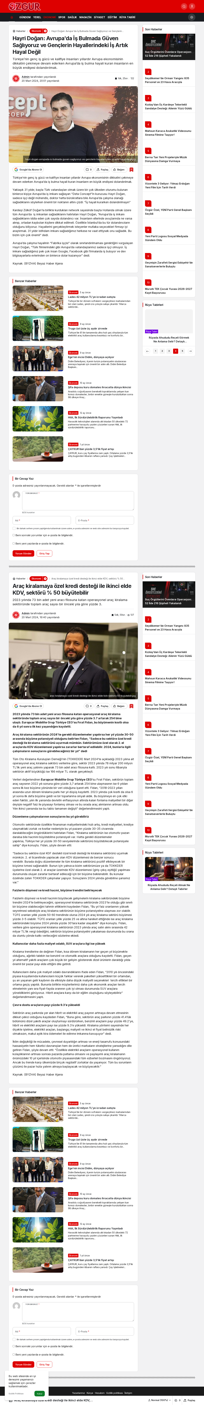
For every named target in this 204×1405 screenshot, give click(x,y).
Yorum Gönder (23, 553)
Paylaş (191, 1400)
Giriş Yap (44, 553)
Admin (26, 76)
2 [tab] (162, 351)
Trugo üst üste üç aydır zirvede (87, 328)
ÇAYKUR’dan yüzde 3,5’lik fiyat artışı (91, 449)
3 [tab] (169, 351)
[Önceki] (147, 351)
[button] (159, 1400)
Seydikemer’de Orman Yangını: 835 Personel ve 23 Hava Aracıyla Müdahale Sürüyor (167, 82)
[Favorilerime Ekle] (131, 169)
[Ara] (184, 6)
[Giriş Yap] (192, 6)
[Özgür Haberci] (25, 6)
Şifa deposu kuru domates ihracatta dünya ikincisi (99, 387)
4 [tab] (175, 351)
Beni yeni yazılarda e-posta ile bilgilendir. (39, 543)
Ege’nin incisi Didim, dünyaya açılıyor (91, 357)
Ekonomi (73, 292)
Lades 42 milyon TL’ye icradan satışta (91, 296)
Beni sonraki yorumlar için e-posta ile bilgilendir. (44, 535)
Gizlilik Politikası (16, 1393)
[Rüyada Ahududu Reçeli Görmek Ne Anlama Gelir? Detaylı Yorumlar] (169, 327)
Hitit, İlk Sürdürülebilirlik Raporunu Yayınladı (95, 417)
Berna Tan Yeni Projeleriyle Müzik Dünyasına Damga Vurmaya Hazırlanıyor (166, 161)
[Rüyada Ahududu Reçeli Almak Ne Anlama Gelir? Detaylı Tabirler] (169, 875)
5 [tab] (182, 351)
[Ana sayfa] (11, 17)
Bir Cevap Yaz (24, 478)
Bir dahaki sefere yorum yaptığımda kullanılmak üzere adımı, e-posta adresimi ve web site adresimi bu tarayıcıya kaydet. (73, 528)
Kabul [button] (39, 1394)
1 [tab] (155, 351)
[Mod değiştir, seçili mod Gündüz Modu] (191, 17)
